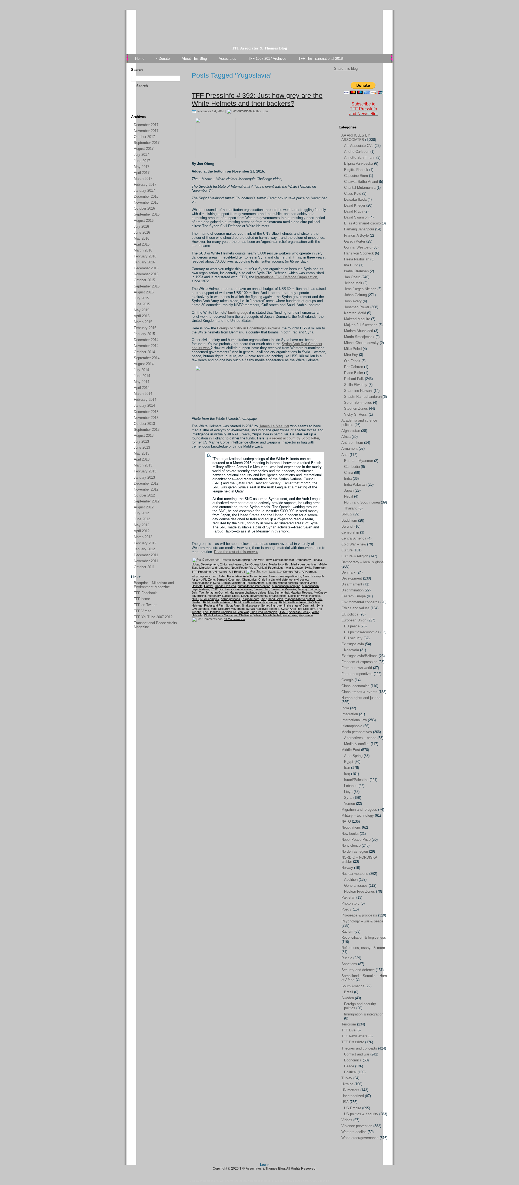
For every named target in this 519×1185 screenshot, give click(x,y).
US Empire (236, 571)
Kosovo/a (351, 650)
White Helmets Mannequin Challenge (228, 615)
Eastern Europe (353, 596)
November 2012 (146, 489)
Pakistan (348, 897)
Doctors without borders (282, 582)
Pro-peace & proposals (359, 915)
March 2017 (143, 179)
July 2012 (141, 513)
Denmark (348, 572)
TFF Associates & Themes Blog (259, 48)
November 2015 (146, 274)
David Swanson (356, 217)
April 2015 (141, 316)
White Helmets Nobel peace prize (275, 615)
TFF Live (348, 1030)
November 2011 (146, 561)
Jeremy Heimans (309, 589)
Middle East (350, 750)
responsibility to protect (300, 599)
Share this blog (346, 69)
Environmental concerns (360, 602)
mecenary (214, 595)
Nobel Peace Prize (243, 567)
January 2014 (144, 405)
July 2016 (141, 226)
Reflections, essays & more (363, 948)
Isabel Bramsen (356, 271)
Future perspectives (356, 674)
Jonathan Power (356, 307)
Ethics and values (231, 564)
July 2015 (141, 298)
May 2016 (141, 238)
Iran (347, 768)
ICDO (214, 589)
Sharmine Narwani (358, 391)
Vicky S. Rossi (356, 414)
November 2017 (146, 131)
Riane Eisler (353, 373)
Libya (263, 564)
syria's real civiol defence (262, 608)
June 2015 (142, 304)
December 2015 (146, 268)
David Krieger (354, 205)
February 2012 (145, 543)
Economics (353, 1060)
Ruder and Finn (214, 605)
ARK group (309, 571)
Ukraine (347, 1084)
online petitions (230, 599)
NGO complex (209, 599)
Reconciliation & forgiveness (363, 937)
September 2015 (146, 286)
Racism (347, 931)
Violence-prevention (356, 1126)
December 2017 (146, 125)
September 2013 (146, 430)
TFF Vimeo (142, 611)
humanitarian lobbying (286, 586)
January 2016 (144, 262)
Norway (347, 868)
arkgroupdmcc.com (204, 576)
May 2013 (141, 453)
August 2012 (144, 507)
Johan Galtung (355, 295)
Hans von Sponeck (359, 253)
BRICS (346, 514)
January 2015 (144, 334)
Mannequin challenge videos (248, 592)
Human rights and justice (360, 698)
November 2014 (146, 346)
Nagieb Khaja (230, 595)
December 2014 (146, 340)
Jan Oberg (252, 564)
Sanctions (349, 964)
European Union (353, 620)
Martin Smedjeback (359, 337)
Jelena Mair (353, 283)
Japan (349, 490)
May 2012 (141, 525)
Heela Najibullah (356, 259)
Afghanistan (350, 431)
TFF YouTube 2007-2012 (153, 617)
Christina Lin (266, 579)
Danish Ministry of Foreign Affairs (243, 582)
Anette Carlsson (356, 152)
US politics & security (361, 1114)
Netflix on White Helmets (304, 595)
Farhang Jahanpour (359, 229)
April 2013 (141, 459)
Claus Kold (352, 193)
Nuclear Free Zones (359, 891)
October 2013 (144, 424)
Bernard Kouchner (228, 579)
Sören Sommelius (358, 402)
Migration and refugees (214, 567)
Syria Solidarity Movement (228, 608)
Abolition (351, 880)
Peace (349, 1066)
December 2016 (146, 196)
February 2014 (145, 400)
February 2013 (145, 471)
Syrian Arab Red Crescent (298, 608)
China (348, 473)
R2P (263, 599)
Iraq (347, 774)
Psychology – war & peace (362, 921)
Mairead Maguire (357, 319)
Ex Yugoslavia (352, 644)
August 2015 (144, 292)
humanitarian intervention (254, 586)
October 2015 (144, 280)
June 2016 (142, 232)
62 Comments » (234, 619)
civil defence (284, 579)
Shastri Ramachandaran (363, 397)
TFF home (142, 599)
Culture (346, 550)
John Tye (198, 592)
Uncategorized (352, 1096)
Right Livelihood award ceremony (255, 602)
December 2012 (146, 483)
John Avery (353, 301)
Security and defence (358, 970)
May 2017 (141, 167)
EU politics (349, 614)
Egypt (348, 762)
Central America (353, 538)
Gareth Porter (354, 241)
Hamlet (208, 586)
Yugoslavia (306, 615)
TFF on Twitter (145, 605)
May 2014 (141, 382)
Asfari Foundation (230, 576)
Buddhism (349, 520)
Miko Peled (353, 349)
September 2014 (146, 358)
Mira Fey (351, 355)
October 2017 (144, 137)
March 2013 (143, 465)
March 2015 (143, 322)
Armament (349, 448)
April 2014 (141, 388)
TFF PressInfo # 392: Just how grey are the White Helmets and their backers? (257, 99)
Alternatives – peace (360, 738)
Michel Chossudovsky (361, 343)
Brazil (348, 992)
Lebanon (350, 786)
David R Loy (353, 211)
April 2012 (141, 531)
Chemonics (249, 579)
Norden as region (354, 851)
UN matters (220, 571)
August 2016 (144, 221)
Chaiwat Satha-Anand (361, 182)
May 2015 (141, 310)
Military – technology (357, 815)
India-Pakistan (355, 484)
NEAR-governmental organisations (264, 595)
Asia (344, 455)
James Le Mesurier (274, 426)
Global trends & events (359, 692)
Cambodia (352, 467)
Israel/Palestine (356, 780)
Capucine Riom (356, 176)
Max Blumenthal (278, 592)
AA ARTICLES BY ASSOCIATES (355, 137)
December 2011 (146, 555)
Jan (265, 110)
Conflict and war (283, 559)
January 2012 (144, 549)
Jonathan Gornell (216, 592)
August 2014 (144, 364)
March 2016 (143, 250)
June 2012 (142, 519)
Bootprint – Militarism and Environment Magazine (154, 585)
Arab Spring (242, 559)
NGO (195, 599)
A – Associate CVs (359, 146)
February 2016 (145, 256)
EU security (353, 638)
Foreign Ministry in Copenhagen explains (249, 328)
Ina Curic (351, 265)
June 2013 (142, 447)
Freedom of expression (359, 662)
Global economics (355, 686)
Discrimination (352, 590)
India (348, 478)
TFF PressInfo (201, 571)
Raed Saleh (275, 599)
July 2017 (141, 155)
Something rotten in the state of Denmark (288, 605)
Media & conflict (279, 564)
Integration (349, 714)
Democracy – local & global (362, 562)
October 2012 (144, 495)
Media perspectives (304, 564)
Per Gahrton (353, 367)
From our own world (356, 668)
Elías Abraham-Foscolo (362, 223)
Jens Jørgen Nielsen (360, 289)
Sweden (347, 998)
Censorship (350, 532)
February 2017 (145, 185)
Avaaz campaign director (285, 576)
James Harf (261, 589)
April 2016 (141, 244)
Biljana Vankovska (358, 163)
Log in (264, 1165)
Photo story (350, 903)
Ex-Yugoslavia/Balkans (359, 656)
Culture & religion (354, 556)
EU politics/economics (361, 632)
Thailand (350, 508)
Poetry (346, 909)
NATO (346, 821)
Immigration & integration (363, 1014)
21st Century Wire (288, 571)
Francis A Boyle (356, 235)
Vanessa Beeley (299, 612)
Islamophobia (351, 726)
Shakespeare (251, 605)
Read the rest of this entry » (236, 552)
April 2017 (141, 173)
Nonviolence (351, 845)
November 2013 (146, 418)
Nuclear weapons (354, 874)
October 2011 (144, 567)
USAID (283, 612)
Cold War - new (261, 559)
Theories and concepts (359, 1048)
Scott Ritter (233, 605)
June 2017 (142, 161)
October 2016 (144, 208)
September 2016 (146, 214)
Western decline (354, 1132)
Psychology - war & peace (285, 567)
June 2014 (142, 376)
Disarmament (351, 584)
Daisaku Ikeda (355, 199)
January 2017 (144, 190)
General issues (356, 885)
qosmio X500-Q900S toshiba (311, 1180)
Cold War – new (353, 544)
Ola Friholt (352, 361)
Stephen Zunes (356, 408)
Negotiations (351, 827)
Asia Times (250, 576)
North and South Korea (362, 502)
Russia (346, 958)
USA (344, 1102)
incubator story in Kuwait (236, 589)
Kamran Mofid (355, 313)
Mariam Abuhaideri (358, 331)
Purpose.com (250, 599)
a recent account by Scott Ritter (294, 438)
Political (262, 567)
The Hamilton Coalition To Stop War (226, 612)
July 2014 (141, 370)
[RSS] (135, 105)
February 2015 (145, 328)
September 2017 (146, 143)
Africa (346, 437)
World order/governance (359, 1138)
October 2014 (144, 352)
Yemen (349, 804)
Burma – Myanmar (358, 461)
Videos (346, 1120)
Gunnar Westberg (357, 247)
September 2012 (146, 501)
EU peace (352, 626)
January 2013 (144, 477)
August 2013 (144, 435)
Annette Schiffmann (359, 157)
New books (350, 834)
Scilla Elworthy (355, 385)
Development (209, 564)
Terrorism (319, 567)
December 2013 (146, 412)
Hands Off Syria (225, 586)
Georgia (347, 680)
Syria (307, 567)
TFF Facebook (145, 593)
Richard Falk (354, 379)
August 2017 (144, 149)
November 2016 (146, 202)
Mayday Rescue (301, 592)
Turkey (346, 1078)
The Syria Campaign (263, 612)
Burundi (347, 526)
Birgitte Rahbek (356, 170)
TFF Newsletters (354, 1036)
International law (354, 720)
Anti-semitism (352, 443)
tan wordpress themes (256, 1180)
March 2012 (143, 537)
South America (352, 986)
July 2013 (141, 441)
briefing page (237, 312)
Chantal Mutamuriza (359, 188)
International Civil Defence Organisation (286, 277)
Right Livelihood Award (217, 602)
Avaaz (263, 576)
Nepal (348, 496)
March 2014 (143, 394)
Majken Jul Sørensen (360, 325)
